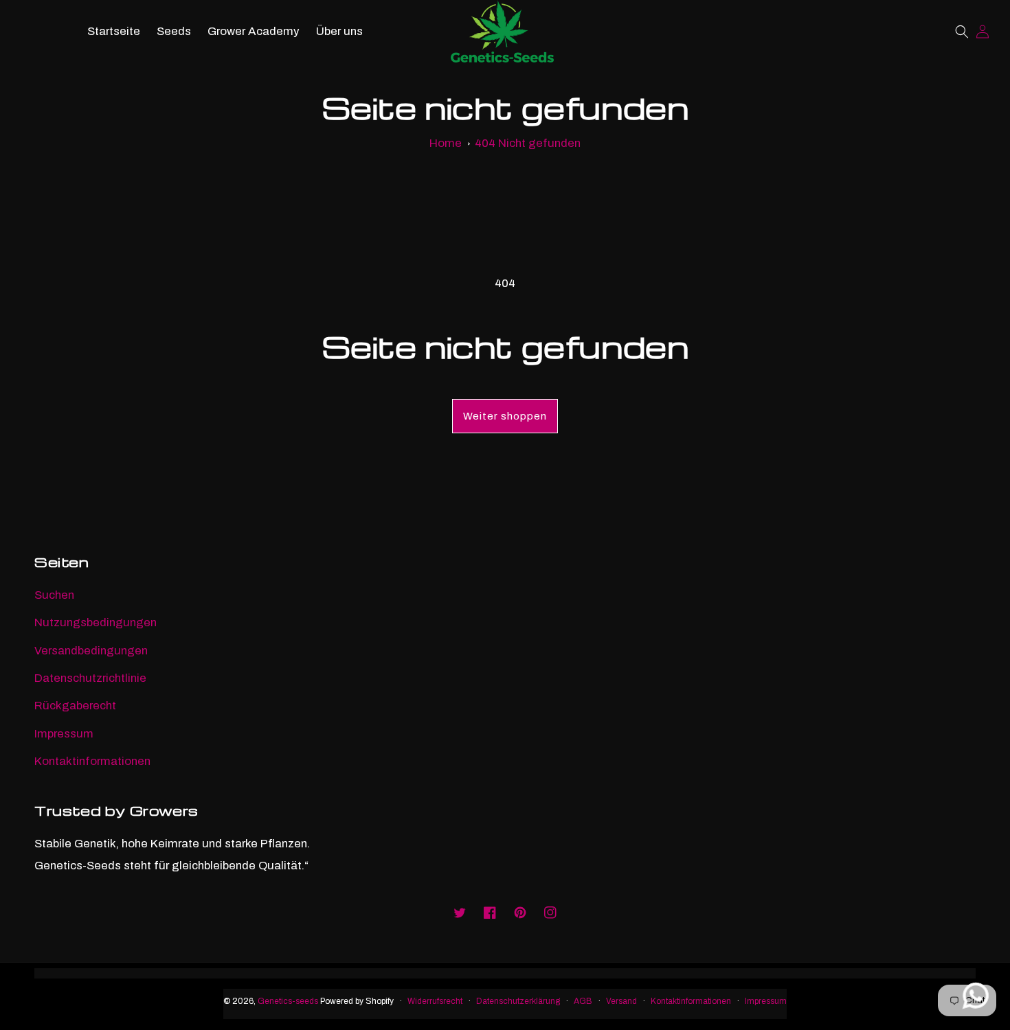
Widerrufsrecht (434, 1001)
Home (445, 143)
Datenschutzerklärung (518, 1001)
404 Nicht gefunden (528, 143)
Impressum (63, 733)
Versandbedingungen (91, 650)
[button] (962, 31)
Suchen (54, 595)
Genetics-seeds (288, 1001)
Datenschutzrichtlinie (90, 678)
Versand (621, 1001)
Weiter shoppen (505, 416)
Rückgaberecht (75, 705)
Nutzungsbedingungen (95, 622)
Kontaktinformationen (92, 761)
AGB (583, 1001)
